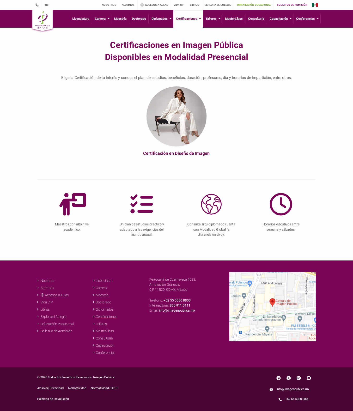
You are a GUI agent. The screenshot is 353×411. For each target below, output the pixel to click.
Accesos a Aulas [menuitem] (156, 4)
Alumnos (47, 288)
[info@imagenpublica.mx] (47, 5)
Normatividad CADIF (104, 388)
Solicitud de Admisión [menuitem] (292, 4)
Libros (45, 309)
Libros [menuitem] (194, 4)
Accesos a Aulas (56, 295)
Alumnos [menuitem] (128, 4)
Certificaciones (106, 317)
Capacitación (105, 345)
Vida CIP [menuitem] (179, 4)
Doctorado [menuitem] (139, 18)
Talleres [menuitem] (211, 18)
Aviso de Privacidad (50, 388)
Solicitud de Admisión (56, 331)
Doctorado (103, 302)
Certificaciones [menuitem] (186, 18)
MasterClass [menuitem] (234, 18)
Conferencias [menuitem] (305, 18)
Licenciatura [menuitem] (80, 18)
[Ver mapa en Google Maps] (272, 306)
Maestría (102, 295)
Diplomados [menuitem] (160, 18)
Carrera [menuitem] (100, 18)
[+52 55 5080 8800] (37, 5)
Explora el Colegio (53, 317)
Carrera (101, 288)
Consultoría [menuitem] (256, 18)
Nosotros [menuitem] (109, 4)
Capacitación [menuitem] (279, 18)
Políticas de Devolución (53, 399)
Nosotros (47, 281)
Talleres (101, 324)
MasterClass (105, 331)
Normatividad (77, 388)
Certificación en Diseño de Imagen (176, 153)
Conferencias (105, 353)
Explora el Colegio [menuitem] (218, 4)
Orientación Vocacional (57, 324)
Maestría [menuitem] (120, 18)
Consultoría (104, 338)
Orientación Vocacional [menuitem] (254, 4)
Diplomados (105, 309)
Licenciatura (104, 281)
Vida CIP (46, 302)
